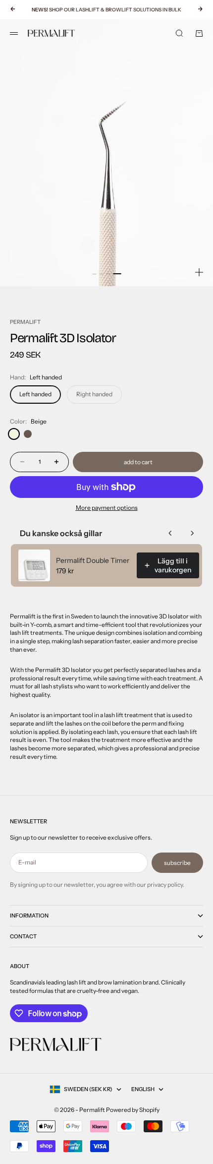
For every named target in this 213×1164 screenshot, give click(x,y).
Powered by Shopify (133, 1109)
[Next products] (192, 533)
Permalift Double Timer (92, 560)
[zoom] (199, 272)
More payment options (107, 507)
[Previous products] (170, 533)
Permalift (25, 321)
